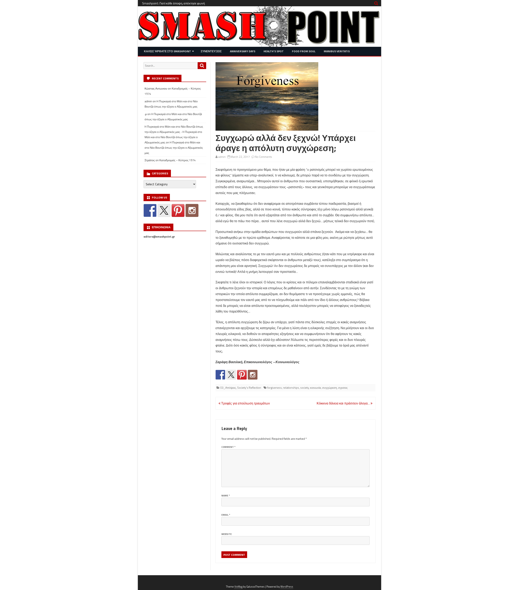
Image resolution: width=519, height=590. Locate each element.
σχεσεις (343, 387)
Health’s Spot (274, 51)
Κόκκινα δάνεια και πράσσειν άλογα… (344, 403)
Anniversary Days (242, 51)
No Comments (263, 157)
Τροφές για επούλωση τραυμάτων (245, 403)
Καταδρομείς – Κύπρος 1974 (177, 160)
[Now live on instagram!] (252, 375)
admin (222, 157)
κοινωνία (315, 387)
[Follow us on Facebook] (220, 375)
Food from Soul (303, 51)
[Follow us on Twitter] (231, 375)
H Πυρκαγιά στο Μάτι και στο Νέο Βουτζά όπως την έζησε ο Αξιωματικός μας (174, 147)
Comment (228, 447)
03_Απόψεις (228, 387)
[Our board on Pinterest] (242, 375)
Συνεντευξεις (211, 51)
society (304, 387)
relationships (291, 387)
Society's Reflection (249, 387)
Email (225, 515)
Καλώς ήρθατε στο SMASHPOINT (167, 51)
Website (226, 534)
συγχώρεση (329, 387)
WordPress (286, 587)
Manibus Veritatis (337, 51)
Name (225, 495)
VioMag (238, 587)
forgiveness (274, 387)
